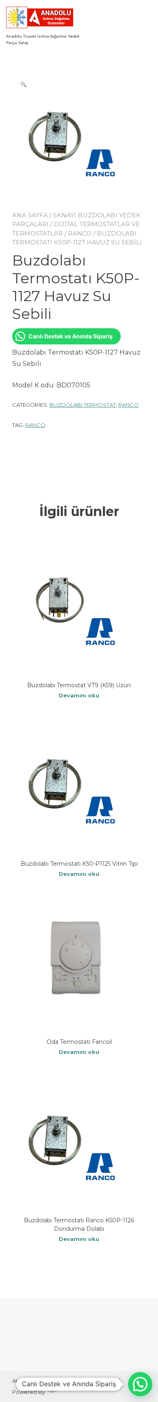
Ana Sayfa (30, 215)
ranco (35, 425)
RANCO (80, 233)
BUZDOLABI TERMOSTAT (82, 404)
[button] (23, 84)
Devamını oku (79, 695)
